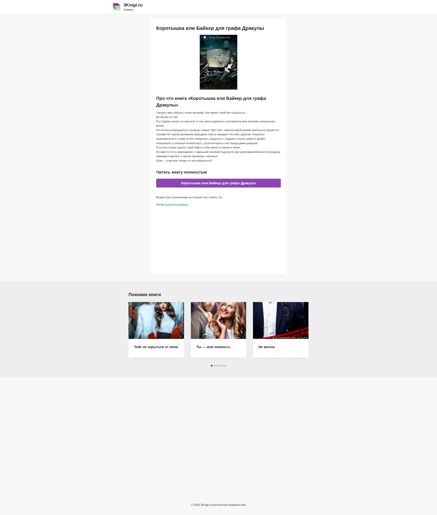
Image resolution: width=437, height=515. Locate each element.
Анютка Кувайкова (176, 204)
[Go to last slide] (135, 332)
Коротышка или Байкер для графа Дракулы (218, 183)
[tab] (212, 366)
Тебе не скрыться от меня (156, 347)
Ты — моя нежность (213, 347)
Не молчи (266, 347)
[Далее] (302, 332)
